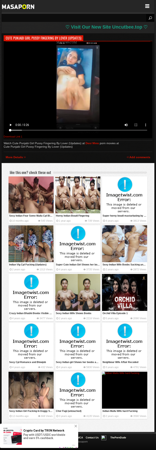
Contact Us (92, 437)
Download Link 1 (13, 136)
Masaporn (18, 6)
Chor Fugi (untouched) (68, 411)
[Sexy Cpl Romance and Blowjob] (31, 341)
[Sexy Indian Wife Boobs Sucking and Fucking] (124, 243)
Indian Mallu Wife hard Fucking (120, 411)
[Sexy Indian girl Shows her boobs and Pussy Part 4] (77, 341)
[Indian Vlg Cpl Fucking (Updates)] (31, 243)
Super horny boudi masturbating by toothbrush (125, 215)
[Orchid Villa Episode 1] (124, 292)
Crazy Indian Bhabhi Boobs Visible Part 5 (31, 313)
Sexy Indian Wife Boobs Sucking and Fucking (125, 264)
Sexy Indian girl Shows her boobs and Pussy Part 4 (78, 362)
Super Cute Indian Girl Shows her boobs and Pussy (78, 264)
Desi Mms (92, 143)
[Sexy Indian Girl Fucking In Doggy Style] (31, 390)
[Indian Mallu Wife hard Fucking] (124, 390)
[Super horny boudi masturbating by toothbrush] (124, 194)
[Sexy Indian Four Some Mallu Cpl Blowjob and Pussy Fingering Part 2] (31, 194)
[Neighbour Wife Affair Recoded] (124, 341)
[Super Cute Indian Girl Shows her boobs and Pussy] (77, 243)
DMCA (79, 437)
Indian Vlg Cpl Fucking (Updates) (28, 264)
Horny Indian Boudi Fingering (72, 215)
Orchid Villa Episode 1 (115, 313)
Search (150, 18)
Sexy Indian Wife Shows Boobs (73, 313)
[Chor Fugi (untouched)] (77, 390)
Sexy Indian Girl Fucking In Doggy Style (31, 411)
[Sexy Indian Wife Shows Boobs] (77, 292)
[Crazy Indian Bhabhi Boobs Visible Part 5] (31, 292)
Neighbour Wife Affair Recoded (120, 362)
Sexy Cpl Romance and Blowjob (27, 362)
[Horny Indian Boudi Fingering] (77, 194)
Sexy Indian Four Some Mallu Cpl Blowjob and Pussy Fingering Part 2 (31, 215)
